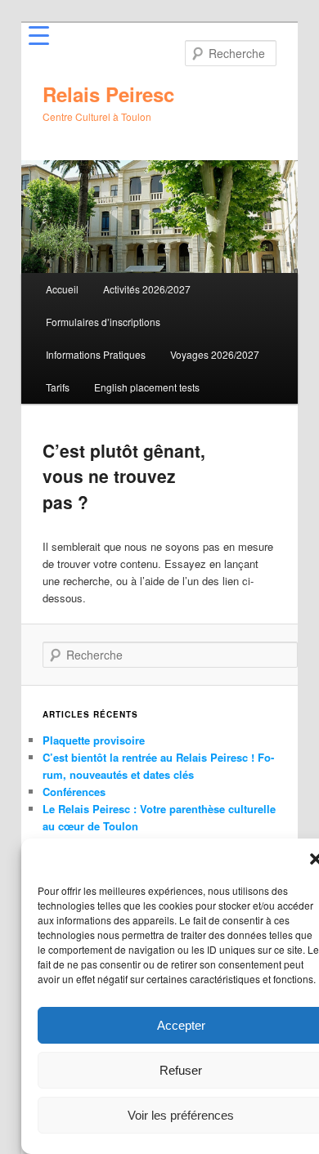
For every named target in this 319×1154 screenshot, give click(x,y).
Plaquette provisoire (94, 740)
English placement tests (147, 387)
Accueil (62, 289)
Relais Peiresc (108, 94)
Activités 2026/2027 (147, 289)
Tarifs (58, 387)
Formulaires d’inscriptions (103, 322)
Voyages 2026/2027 (214, 354)
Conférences (74, 791)
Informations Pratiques (96, 354)
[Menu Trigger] (38, 34)
